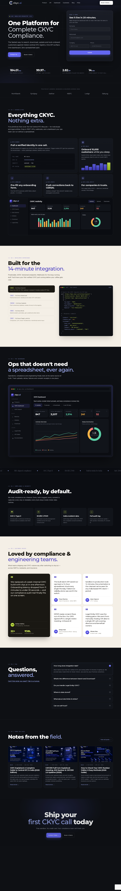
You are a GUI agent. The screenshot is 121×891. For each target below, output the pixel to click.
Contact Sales (53, 835)
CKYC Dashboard (18, 406)
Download (16, 424)
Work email (72, 34)
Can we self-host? (82, 706)
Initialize (15, 420)
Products (15, 402)
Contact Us (14, 54)
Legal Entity (16, 431)
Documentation (17, 438)
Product (44, 3)
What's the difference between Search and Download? (82, 679)
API (50, 3)
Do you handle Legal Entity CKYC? (82, 685)
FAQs (78, 3)
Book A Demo (106, 3)
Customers (66, 3)
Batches (15, 417)
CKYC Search (17, 409)
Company (72, 42)
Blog (73, 3)
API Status (16, 434)
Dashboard (57, 3)
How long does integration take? (82, 666)
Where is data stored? (82, 692)
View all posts (106, 739)
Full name (72, 26)
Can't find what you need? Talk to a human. (24, 681)
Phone (92, 42)
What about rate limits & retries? (82, 699)
